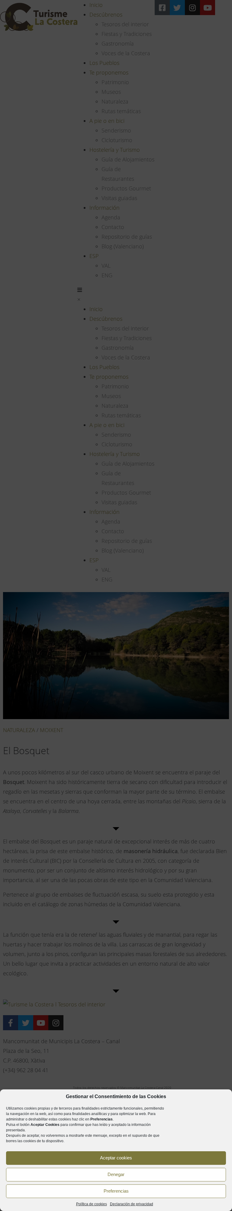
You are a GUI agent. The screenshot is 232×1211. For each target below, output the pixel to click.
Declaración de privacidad (131, 1204)
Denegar (116, 1174)
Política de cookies (91, 1204)
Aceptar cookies (116, 1157)
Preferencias (116, 1190)
